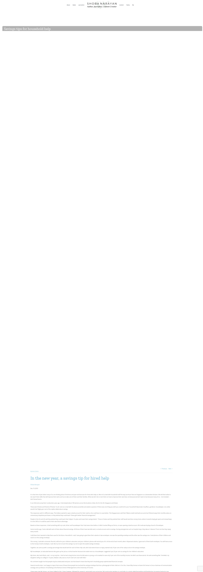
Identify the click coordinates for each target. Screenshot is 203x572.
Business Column (34, 471)
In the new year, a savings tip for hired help (69, 478)
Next (170, 469)
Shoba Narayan (35, 484)
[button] (131, 5)
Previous (164, 469)
